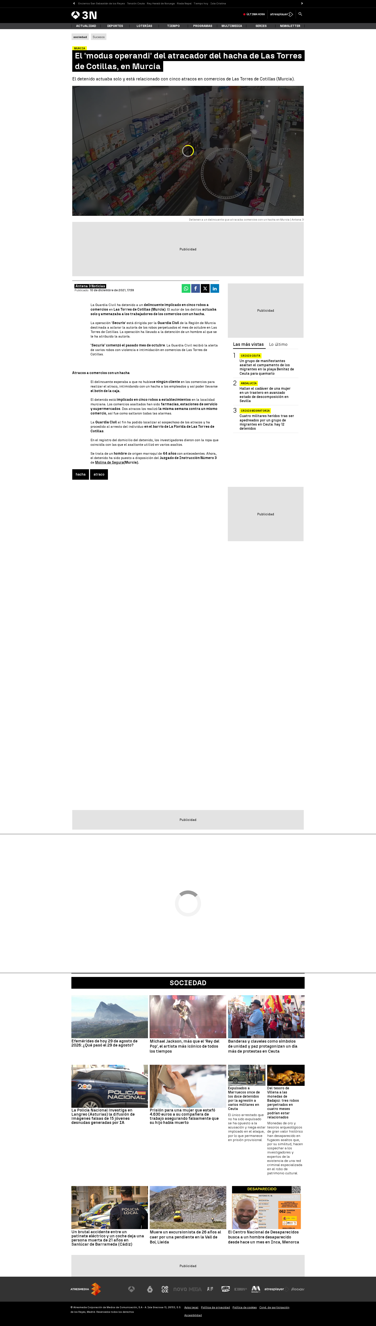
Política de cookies (245, 1307)
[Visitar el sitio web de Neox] (164, 1289)
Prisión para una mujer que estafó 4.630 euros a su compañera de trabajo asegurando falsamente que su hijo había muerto (184, 1116)
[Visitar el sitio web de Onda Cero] (225, 1289)
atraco (99, 474)
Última (256, 14)
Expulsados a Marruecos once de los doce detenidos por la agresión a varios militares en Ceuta (244, 1098)
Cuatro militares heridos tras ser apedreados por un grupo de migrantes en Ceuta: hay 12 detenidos (267, 422)
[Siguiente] (302, 3)
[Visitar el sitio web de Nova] (180, 1289)
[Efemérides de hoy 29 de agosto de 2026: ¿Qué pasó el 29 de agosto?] (109, 1016)
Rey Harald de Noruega (161, 3)
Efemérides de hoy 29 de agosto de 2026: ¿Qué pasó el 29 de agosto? (104, 1043)
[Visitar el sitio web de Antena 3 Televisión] (134, 1289)
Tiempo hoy (201, 3)
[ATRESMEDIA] (85, 1289)
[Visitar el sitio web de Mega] (195, 1289)
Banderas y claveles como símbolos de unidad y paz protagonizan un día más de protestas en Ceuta (262, 1046)
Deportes (115, 26)
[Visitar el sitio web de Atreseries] (210, 1289)
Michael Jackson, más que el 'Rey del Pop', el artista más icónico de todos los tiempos (184, 1046)
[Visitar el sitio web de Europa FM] (240, 1289)
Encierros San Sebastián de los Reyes (101, 3)
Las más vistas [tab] (248, 344)
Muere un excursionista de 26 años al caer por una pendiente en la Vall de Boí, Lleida (185, 1237)
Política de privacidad (215, 1307)
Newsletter (290, 26)
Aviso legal (191, 1307)
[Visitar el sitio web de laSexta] (149, 1289)
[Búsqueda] (300, 14)
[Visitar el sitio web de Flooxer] (297, 1289)
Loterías (144, 26)
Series (261, 26)
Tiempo (173, 26)
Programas (202, 26)
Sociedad (188, 982)
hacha (81, 474)
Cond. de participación (274, 1307)
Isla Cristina (218, 3)
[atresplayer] (281, 14)
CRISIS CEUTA (250, 355)
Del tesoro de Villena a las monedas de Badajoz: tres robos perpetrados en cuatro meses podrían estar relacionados (283, 1102)
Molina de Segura (109, 462)
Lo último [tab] (278, 344)
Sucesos (99, 37)
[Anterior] (73, 3)
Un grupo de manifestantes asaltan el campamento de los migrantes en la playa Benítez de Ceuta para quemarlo (267, 367)
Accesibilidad (193, 1315)
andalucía (249, 383)
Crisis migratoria (255, 411)
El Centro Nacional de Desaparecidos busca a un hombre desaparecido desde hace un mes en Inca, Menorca (263, 1237)
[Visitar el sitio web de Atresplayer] (277, 1289)
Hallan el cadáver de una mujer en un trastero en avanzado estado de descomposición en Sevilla (265, 394)
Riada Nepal (184, 3)
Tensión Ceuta (136, 3)
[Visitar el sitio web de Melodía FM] (255, 1289)
